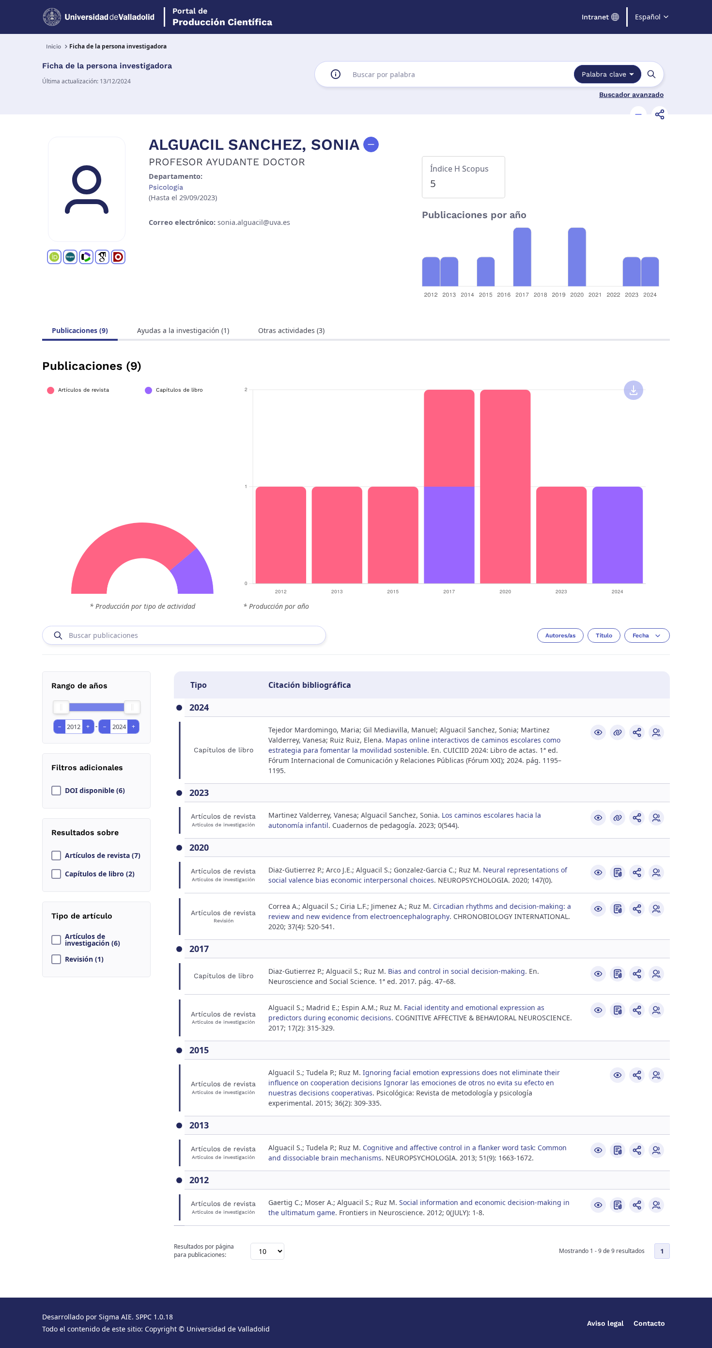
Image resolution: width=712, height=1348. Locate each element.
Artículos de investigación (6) (92, 940)
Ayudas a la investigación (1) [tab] (183, 330)
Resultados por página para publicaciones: (204, 1251)
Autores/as (560, 635)
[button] (638, 114)
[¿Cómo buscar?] (335, 74)
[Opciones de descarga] (633, 390)
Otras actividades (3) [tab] (291, 330)
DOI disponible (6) (95, 790)
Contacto (649, 1323)
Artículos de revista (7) (102, 855)
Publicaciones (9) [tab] (80, 330)
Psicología (166, 187)
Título (604, 635)
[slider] (61, 707)
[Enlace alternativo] (617, 732)
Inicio (53, 46)
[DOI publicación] (617, 872)
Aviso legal (605, 1323)
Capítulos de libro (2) (100, 874)
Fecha (641, 635)
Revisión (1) (84, 959)
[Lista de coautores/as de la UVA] (656, 732)
